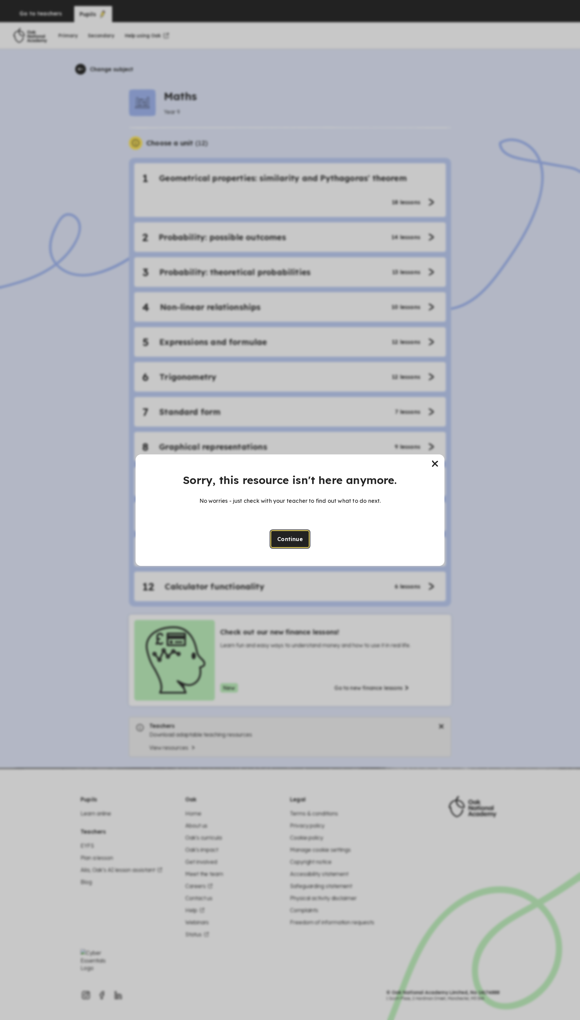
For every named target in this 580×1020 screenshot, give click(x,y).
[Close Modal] (435, 463)
